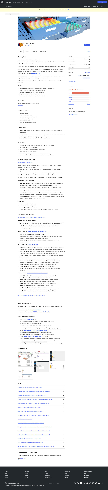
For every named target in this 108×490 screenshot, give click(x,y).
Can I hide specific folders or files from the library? (29, 407)
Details (20, 51)
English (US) (87, 72)
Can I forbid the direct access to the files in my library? (30, 411)
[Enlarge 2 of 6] (31, 370)
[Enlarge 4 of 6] (47, 363)
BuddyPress (87, 477)
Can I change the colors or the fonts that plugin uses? (30, 442)
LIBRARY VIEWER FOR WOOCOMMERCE (37, 231)
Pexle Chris (29, 45)
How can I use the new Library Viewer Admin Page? (30, 387)
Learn (46, 471)
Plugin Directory (8, 6)
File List (88, 75)
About (6, 471)
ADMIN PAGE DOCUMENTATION (25, 162)
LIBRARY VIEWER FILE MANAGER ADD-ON (37, 273)
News (6, 473)
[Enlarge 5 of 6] (63, 352)
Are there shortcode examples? (25, 419)
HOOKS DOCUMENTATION (34, 310)
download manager (82, 75)
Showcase (27, 471)
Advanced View (72, 81)
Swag (66, 477)
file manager (85, 77)
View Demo (20, 105)
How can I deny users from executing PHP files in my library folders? (33, 415)
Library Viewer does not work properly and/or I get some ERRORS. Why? (35, 427)
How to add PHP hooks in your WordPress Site (39, 311)
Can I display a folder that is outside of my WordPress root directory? (34, 403)
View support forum (73, 114)
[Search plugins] (18, 14)
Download (87, 44)
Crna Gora (19, 483)
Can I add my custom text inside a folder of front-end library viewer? (34, 430)
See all (88, 104)
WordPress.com (88, 471)
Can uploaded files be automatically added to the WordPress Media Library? (35, 399)
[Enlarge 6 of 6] (63, 364)
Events (66, 473)
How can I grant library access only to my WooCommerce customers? (34, 391)
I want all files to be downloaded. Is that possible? (29, 438)
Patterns (26, 477)
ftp (89, 77)
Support (88, 51)
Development (43, 51)
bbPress (86, 475)
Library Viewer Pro (35, 73)
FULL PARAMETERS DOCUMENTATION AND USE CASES (31, 217)
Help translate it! (65, 9)
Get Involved (67, 471)
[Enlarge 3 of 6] (47, 352)
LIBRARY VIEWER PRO (32, 244)
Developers (47, 475)
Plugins (26, 475)
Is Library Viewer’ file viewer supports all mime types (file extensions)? (34, 434)
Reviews (27, 51)
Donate (67, 475)
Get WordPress (102, 2)
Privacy (6, 477)
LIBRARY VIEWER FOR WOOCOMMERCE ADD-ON (36, 330)
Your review (71, 104)
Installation (34, 51)
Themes (26, 473)
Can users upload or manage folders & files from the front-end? (32, 395)
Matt (85, 473)
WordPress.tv (48, 477)
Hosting (6, 475)
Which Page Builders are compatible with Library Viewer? (31, 423)
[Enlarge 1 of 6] (31, 352)
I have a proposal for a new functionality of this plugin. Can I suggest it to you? (36, 446)
